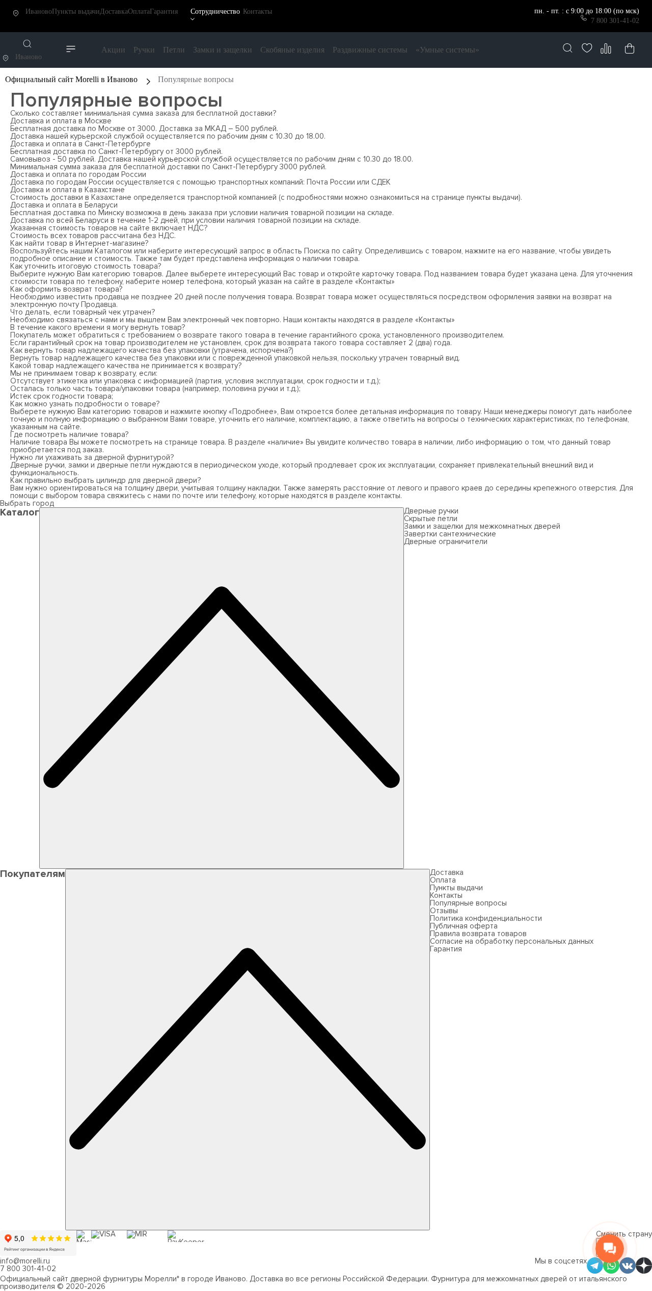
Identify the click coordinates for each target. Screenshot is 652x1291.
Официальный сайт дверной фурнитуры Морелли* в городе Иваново (123, 1278)
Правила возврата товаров (478, 933)
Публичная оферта (464, 926)
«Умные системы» (447, 49)
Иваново (38, 11)
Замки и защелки (222, 49)
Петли (174, 49)
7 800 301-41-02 (615, 20)
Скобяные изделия (292, 49)
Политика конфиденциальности (486, 918)
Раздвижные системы (370, 49)
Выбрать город (27, 503)
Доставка (114, 11)
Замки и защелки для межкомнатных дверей (482, 526)
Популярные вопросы (468, 903)
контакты (384, 495)
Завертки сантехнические (450, 533)
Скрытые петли (430, 518)
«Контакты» (375, 281)
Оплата (139, 11)
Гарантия (164, 11)
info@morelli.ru (25, 1261)
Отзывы (444, 910)
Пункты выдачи (76, 11)
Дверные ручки (431, 510)
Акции (113, 49)
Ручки (144, 49)
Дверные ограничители (445, 541)
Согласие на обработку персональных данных (511, 941)
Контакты (257, 11)
